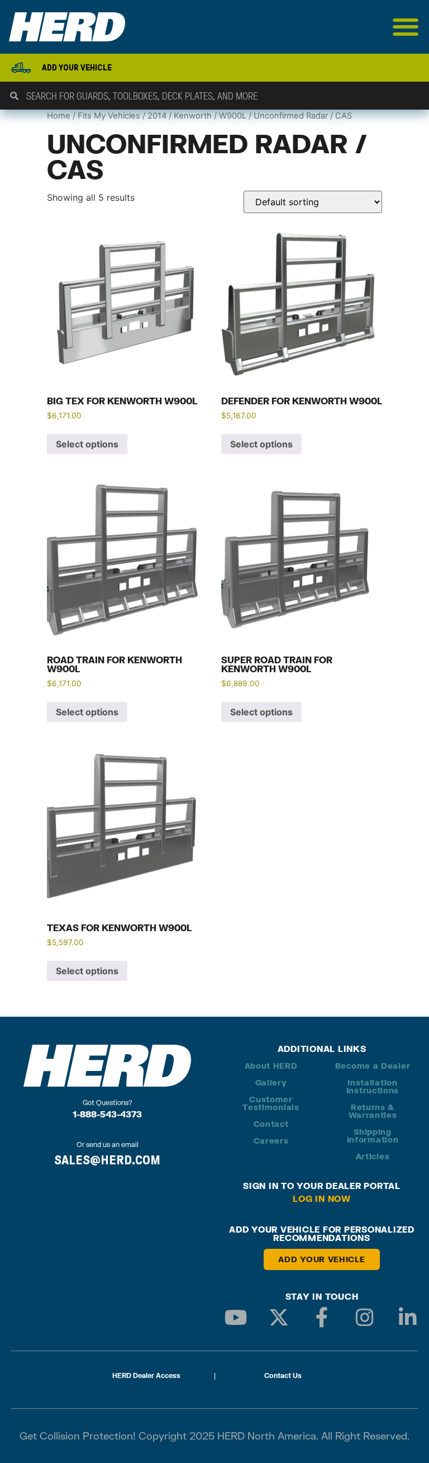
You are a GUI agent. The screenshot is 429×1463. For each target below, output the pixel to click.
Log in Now (322, 1198)
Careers (271, 1140)
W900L (232, 116)
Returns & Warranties (373, 1111)
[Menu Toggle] (406, 27)
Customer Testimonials (270, 1103)
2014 (156, 116)
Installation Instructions (372, 1086)
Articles (373, 1156)
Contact (271, 1124)
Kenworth (193, 116)
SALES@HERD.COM (107, 1160)
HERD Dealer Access (146, 1375)
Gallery (271, 1082)
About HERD (271, 1065)
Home (58, 116)
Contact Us (283, 1375)
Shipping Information (373, 1135)
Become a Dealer (373, 1065)
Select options (87, 444)
